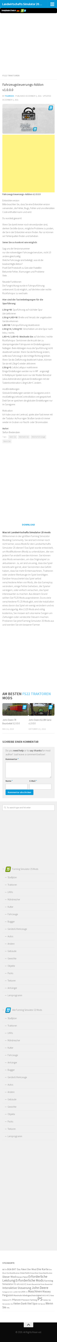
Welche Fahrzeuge (38, 437)
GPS (18, 1284)
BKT (14, 1269)
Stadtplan (12, 877)
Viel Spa (32, 1303)
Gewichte (12, 958)
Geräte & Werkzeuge (17, 928)
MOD (44, 1295)
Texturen (12, 980)
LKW (23, 1291)
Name (9, 780)
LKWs (10, 892)
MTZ (48, 1295)
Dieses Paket (22, 1276)
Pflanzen (16, 1299)
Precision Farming (29, 1300)
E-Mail (33, 780)
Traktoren (12, 884)
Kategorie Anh (7, 1292)
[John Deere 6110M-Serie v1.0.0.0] (41, 709)
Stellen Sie (47, 1300)
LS (26, 1292)
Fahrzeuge (13, 914)
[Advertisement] (28, 43)
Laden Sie (17, 1292)
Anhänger (12, 987)
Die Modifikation (13, 1273)
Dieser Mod (9, 1277)
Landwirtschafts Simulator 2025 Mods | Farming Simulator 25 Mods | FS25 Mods (22, 4)
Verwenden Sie (7, 1304)
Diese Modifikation (45, 1273)
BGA (9, 1269)
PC (10, 1300)
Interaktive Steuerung (16, 1288)
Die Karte (42, 1269)
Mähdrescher (14, 899)
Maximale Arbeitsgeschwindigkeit (28, 1295)
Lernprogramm (15, 995)
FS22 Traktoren (10, 75)
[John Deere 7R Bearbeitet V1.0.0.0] (15, 709)
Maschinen (35, 1291)
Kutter (10, 906)
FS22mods (9, 96)
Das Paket (22, 1269)
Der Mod (31, 1269)
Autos (10, 936)
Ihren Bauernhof (46, 1284)
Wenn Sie (6, 441)
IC (25, 1284)
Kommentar (12, 759)
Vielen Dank (20, 1303)
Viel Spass (41, 1304)
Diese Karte (25, 1273)
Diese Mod (34, 1273)
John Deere (40, 1288)
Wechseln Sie (24, 437)
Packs (10, 973)
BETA (4, 1269)
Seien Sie (12, 437)
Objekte (11, 965)
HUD (22, 1284)
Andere (11, 943)
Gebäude (12, 951)
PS (40, 1299)
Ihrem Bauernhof (33, 1284)
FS (15, 1284)
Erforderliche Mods (30, 1280)
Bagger (11, 921)
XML (8, 1308)
